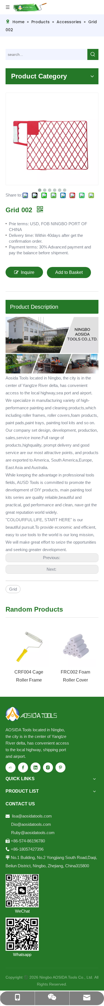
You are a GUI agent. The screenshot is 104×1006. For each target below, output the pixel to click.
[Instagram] (48, 767)
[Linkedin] (35, 767)
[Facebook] (23, 767)
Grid (13, 589)
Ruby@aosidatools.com (33, 832)
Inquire (27, 272)
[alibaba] (11, 767)
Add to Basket (69, 272)
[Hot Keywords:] (92, 54)
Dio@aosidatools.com (31, 824)
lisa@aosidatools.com (32, 816)
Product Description (34, 307)
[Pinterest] (60, 767)
